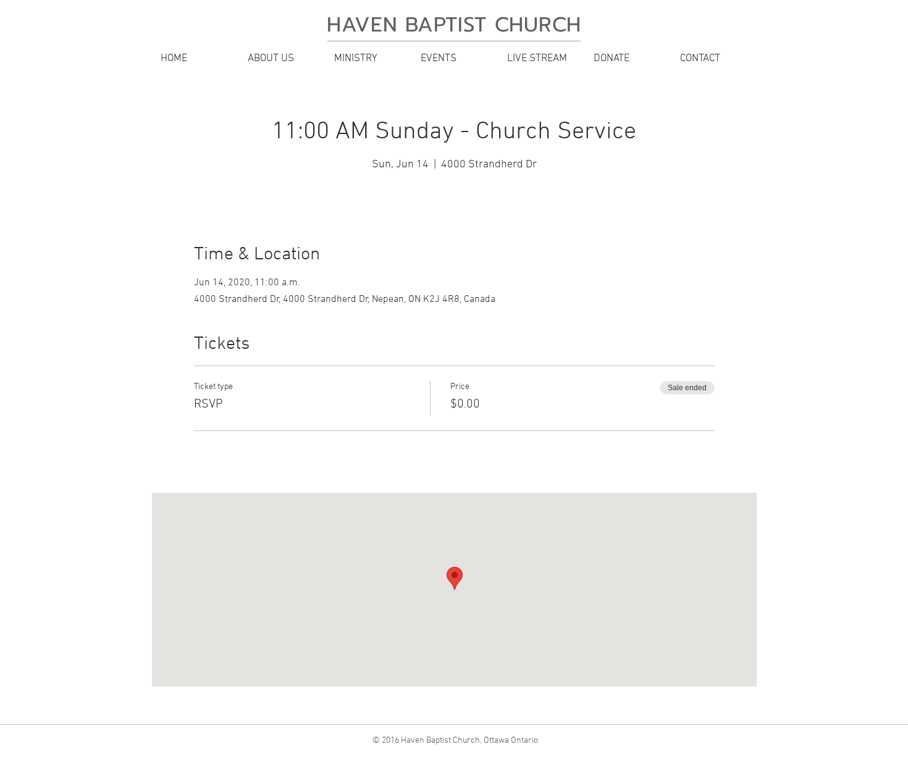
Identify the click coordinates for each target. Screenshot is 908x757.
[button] (281, 58)
